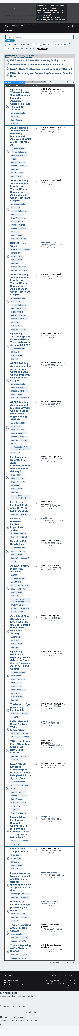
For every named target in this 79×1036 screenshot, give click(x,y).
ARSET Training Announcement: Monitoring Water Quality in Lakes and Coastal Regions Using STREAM (20, 411)
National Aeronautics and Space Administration (17, 984)
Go (35, 1012)
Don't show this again (12, 25)
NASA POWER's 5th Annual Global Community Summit (41, 69)
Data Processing (18, 218)
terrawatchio (48, 243)
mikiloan (47, 518)
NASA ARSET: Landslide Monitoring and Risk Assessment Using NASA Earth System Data (20, 771)
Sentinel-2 (24, 398)
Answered (10, 44)
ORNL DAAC (16, 176)
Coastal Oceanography (20, 249)
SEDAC (23, 537)
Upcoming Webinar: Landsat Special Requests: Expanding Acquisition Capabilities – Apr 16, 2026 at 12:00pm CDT (20, 99)
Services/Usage (61, 44)
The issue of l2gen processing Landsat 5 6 (20, 707)
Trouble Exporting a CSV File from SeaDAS (20, 928)
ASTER (14, 575)
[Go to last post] (60, 89)
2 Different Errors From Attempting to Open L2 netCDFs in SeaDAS (20, 747)
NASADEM (24, 608)
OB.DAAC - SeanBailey (53, 704)
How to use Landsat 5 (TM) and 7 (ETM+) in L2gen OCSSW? (19, 506)
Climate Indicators (18, 152)
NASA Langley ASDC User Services (20, 982)
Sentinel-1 (15, 806)
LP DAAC (15, 117)
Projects (46, 44)
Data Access (16, 475)
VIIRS (13, 561)
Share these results (34, 82)
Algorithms (15, 637)
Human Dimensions (19, 166)
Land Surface (16, 120)
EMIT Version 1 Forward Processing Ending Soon (37, 60)
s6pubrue (47, 817)
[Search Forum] (72, 36)
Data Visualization (18, 155)
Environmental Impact (20, 785)
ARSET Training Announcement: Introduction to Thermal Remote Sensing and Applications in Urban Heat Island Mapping (20, 190)
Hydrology (15, 253)
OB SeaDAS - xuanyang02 (48, 503)
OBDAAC (24, 440)
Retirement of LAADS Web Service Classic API (36, 64)
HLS (13, 551)
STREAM (23, 270)
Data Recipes (16, 683)
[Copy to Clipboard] (1, 1025)
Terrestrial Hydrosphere (21, 497)
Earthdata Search (18, 533)
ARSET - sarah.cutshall (53, 127)
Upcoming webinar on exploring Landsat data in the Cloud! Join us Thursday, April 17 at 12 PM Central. (20, 660)
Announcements (18, 113)
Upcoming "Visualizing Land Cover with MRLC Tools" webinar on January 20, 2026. (20, 339)
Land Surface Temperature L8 (19, 850)
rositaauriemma (50, 873)
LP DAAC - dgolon (51, 89)
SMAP (14, 612)
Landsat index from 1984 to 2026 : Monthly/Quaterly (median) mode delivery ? (20, 464)
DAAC (35, 44)
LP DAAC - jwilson (51, 541)
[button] (64, 82)
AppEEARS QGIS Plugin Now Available (19, 568)
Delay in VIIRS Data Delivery (18, 543)
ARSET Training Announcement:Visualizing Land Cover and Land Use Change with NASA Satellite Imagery (20, 372)
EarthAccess (16, 858)
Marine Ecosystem (19, 267)
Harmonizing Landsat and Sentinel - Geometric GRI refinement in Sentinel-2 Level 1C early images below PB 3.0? (19, 827)
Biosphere (15, 208)
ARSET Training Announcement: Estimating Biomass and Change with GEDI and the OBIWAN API (20, 136)
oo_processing (49, 901)
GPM (13, 789)
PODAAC (26, 737)
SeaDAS (24, 514)
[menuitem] (53, 975)
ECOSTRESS (17, 221)
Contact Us (72, 979)
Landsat (14, 123)
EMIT (27, 585)
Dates (8, 48)
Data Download (17, 214)
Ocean (14, 270)
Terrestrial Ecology (19, 813)
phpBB (54, 981)
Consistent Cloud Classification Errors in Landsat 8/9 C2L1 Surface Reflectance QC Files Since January (20, 625)
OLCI (13, 444)
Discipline (23, 44)
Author (18, 48)
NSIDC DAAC (17, 173)
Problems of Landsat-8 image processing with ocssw (20, 906)
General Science (18, 162)
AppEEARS (16, 582)
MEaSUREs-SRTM (19, 605)
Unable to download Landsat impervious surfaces (16, 524)
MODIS (23, 239)
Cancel (28, 1012)
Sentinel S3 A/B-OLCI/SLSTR (21, 448)
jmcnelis (47, 721)
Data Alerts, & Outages (28, 55)
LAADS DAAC (17, 256)
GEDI (13, 159)
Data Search (16, 686)
